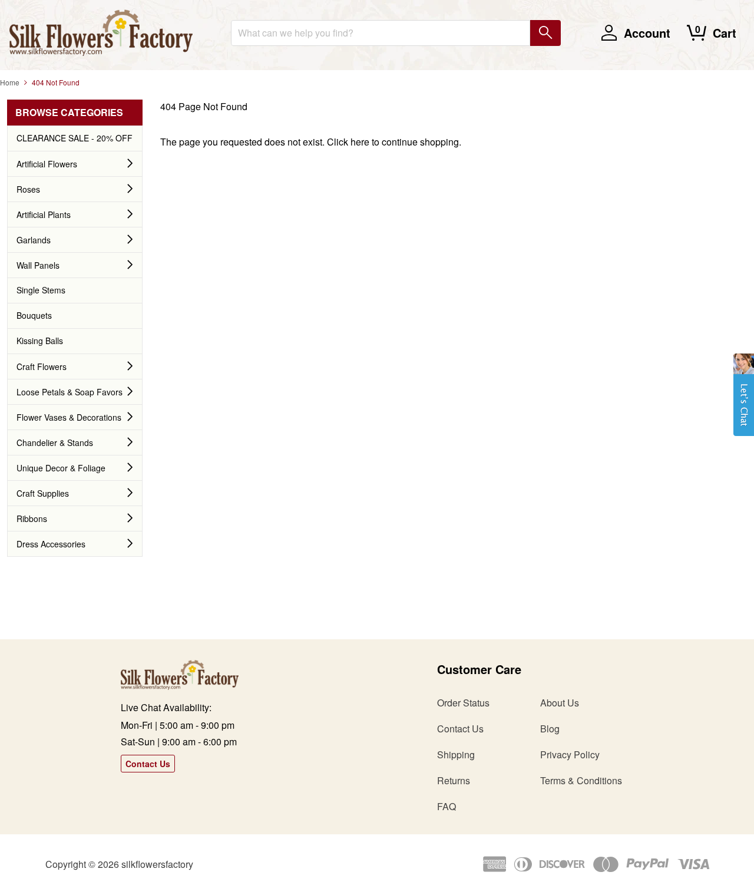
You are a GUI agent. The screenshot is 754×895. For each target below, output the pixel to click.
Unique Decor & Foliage (60, 468)
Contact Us (147, 763)
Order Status (463, 702)
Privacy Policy (570, 754)
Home (9, 82)
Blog (550, 728)
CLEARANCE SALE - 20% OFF (74, 138)
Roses (28, 189)
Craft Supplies (42, 493)
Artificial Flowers (46, 164)
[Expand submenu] (130, 164)
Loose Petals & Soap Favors (69, 392)
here (359, 141)
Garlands (33, 240)
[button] (743, 401)
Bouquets (34, 315)
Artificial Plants (43, 214)
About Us (559, 702)
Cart (724, 32)
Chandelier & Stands (54, 442)
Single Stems (40, 290)
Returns (453, 780)
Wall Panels (37, 265)
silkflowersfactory (157, 864)
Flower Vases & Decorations (68, 417)
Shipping (456, 754)
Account (647, 32)
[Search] (545, 33)
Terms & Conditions (581, 780)
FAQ (446, 806)
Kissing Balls (39, 340)
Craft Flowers (41, 366)
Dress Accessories (50, 544)
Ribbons (31, 518)
